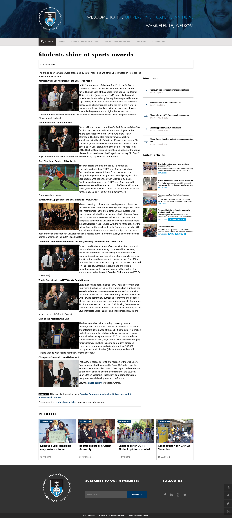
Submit (137, 494)
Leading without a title (166, 226)
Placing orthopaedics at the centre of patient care (175, 180)
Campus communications (84, 41)
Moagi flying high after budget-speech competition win (171, 140)
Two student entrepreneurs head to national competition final (173, 165)
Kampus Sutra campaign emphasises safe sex (169, 90)
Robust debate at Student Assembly (165, 102)
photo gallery (95, 382)
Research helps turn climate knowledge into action (173, 196)
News (62, 41)
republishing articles (65, 402)
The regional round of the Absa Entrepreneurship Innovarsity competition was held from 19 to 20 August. (175, 169)
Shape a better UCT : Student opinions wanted (169, 115)
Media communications (117, 41)
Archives (141, 41)
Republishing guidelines (138, 515)
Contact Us (159, 41)
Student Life (46, 422)
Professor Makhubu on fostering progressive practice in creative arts (174, 211)
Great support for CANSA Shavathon (165, 128)
